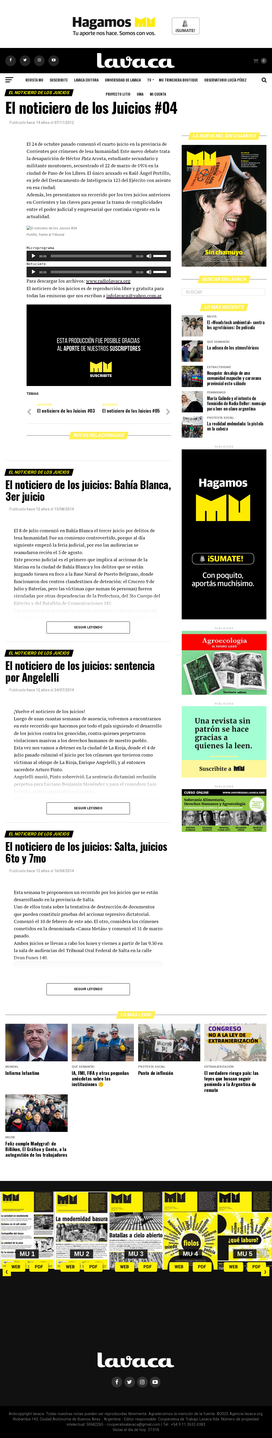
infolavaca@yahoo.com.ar (134, 296)
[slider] (160, 255)
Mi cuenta (158, 94)
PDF (39, 1266)
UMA (140, 94)
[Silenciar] (149, 256)
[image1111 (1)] (99, 384)
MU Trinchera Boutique (178, 80)
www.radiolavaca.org (108, 281)
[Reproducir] (33, 256)
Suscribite (59, 80)
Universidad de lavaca (123, 80)
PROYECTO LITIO (118, 94)
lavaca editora (86, 80)
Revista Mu (34, 80)
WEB (15, 1266)
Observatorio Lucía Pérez (225, 80)
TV (149, 80)
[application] (99, 256)
